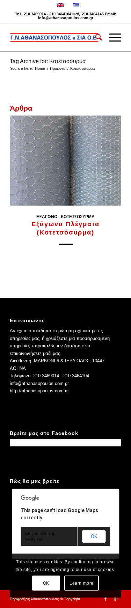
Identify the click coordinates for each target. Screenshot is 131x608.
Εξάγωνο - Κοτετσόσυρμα (65, 216)
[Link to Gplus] (116, 599)
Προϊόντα (57, 68)
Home (40, 68)
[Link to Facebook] (105, 599)
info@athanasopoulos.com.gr (65, 18)
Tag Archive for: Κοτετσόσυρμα (48, 61)
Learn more (82, 583)
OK (94, 536)
